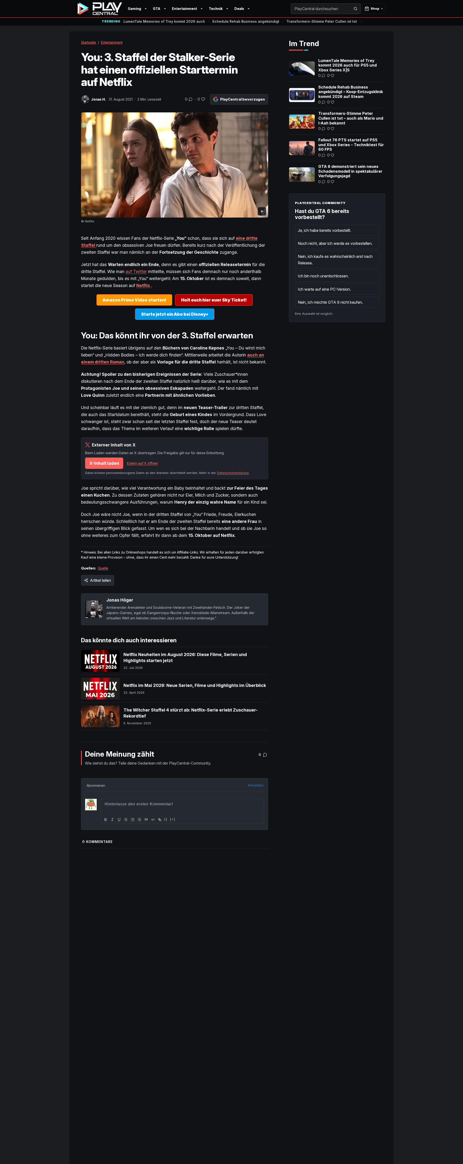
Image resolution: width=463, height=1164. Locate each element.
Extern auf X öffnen (142, 463)
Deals (239, 9)
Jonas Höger (119, 600)
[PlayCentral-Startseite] (100, 8)
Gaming (134, 9)
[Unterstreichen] (119, 819)
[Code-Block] (153, 819)
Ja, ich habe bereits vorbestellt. (324, 230)
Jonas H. (98, 99)
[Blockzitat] (146, 819)
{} (166, 819)
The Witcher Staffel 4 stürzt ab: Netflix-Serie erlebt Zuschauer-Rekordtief (190, 712)
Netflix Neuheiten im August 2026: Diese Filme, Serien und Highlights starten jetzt (185, 657)
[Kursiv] (112, 819)
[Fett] (105, 819)
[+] (172, 819)
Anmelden (256, 785)
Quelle (103, 568)
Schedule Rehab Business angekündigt (245, 21)
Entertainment (184, 9)
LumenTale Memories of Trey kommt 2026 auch (164, 21)
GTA (156, 9)
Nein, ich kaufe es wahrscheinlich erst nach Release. (335, 259)
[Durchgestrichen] (126, 819)
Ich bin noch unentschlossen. (323, 276)
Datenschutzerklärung (233, 473)
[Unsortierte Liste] (139, 819)
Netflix (143, 285)
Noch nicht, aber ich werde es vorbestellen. (335, 243)
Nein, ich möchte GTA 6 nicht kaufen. (330, 302)
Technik (216, 9)
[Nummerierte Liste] (132, 819)
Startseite (88, 42)
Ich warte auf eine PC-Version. (324, 289)
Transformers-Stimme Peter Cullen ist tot (321, 21)
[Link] (159, 819)
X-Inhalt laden (104, 463)
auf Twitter (136, 271)
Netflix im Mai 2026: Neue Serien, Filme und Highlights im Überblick (194, 685)
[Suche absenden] (355, 8)
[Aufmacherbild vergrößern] (174, 165)
